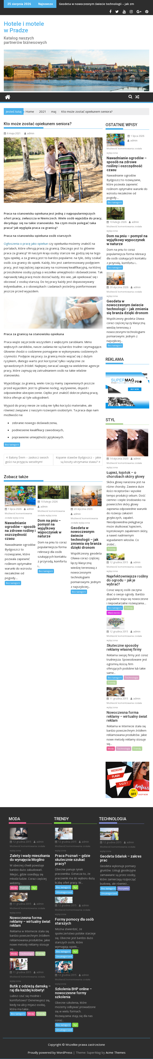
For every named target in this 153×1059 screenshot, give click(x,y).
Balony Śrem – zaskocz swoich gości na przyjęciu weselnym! (27, 460)
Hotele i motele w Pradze (24, 27)
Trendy (112, 548)
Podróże (24, 887)
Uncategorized (64, 892)
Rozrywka (123, 888)
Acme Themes (116, 1052)
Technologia (131, 677)
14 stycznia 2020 (118, 458)
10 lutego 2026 (49, 501)
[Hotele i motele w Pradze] (76, 90)
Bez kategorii (12, 444)
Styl (34, 887)
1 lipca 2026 (14, 509)
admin (30, 133)
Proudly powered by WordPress (50, 1052)
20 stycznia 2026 (82, 509)
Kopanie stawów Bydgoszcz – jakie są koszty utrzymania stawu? (78, 460)
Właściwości (114, 612)
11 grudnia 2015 (118, 698)
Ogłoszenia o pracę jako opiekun (26, 244)
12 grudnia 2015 (118, 562)
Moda (111, 748)
